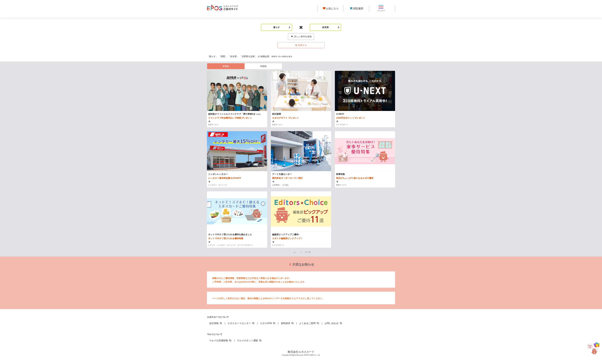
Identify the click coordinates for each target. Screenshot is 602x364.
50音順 (263, 66)
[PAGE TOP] (593, 349)
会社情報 (214, 323)
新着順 (226, 66)
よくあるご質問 (307, 323)
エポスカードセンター (239, 323)
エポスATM (266, 323)
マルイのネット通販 (248, 340)
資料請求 (286, 323)
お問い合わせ (332, 323)
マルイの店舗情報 (219, 340)
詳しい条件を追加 (302, 36)
